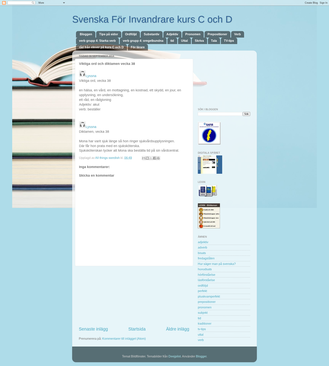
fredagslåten (206, 258)
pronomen (205, 307)
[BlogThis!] (147, 158)
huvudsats (205, 269)
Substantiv (151, 34)
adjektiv (203, 242)
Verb (237, 34)
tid (172, 40)
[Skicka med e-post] (144, 158)
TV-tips (229, 40)
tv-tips (202, 329)
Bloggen (86, 34)
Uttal (184, 40)
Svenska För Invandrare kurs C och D (152, 19)
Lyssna (91, 76)
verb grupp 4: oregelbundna (143, 40)
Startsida (137, 329)
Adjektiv (172, 34)
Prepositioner (217, 34)
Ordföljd (131, 34)
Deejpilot (174, 356)
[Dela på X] (151, 158)
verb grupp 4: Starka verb (97, 40)
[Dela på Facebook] (155, 158)
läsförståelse (206, 280)
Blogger (201, 356)
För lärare (138, 47)
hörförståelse (206, 274)
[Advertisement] (134, 296)
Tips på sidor (108, 34)
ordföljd (203, 285)
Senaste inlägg (93, 329)
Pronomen (192, 34)
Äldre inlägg (177, 329)
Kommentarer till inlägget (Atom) (124, 338)
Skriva (199, 40)
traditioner (204, 323)
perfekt (202, 291)
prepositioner (207, 301)
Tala (214, 40)
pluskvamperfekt (209, 296)
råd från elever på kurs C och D (101, 47)
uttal (201, 334)
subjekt (203, 312)
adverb (202, 247)
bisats (202, 253)
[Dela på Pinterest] (158, 158)
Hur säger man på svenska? (217, 263)
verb (201, 340)
